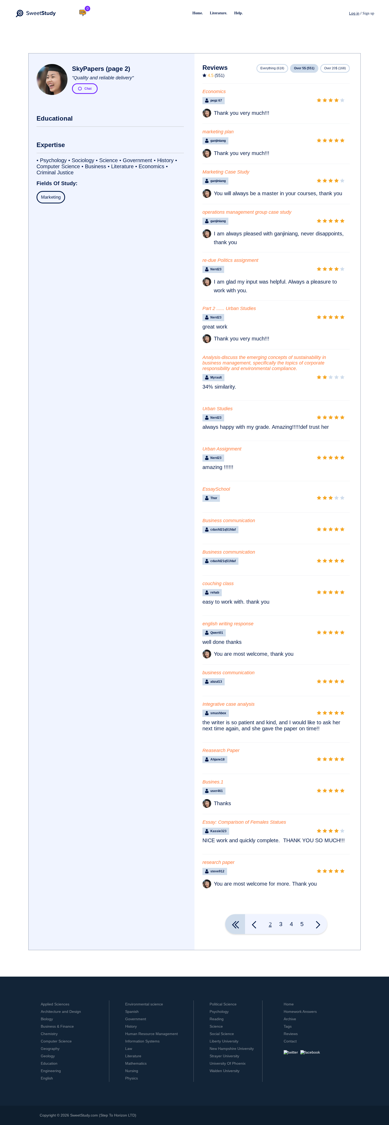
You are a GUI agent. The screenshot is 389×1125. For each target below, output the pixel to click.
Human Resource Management (151, 1034)
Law (128, 1048)
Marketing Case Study (225, 172)
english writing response (228, 623)
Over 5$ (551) (304, 68)
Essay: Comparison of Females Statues (244, 822)
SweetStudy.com (84, 1115)
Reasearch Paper (220, 750)
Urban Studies (217, 408)
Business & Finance (57, 1026)
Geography (50, 1048)
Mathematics (136, 1063)
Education (49, 1063)
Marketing (51, 197)
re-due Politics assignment (230, 260)
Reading (217, 1019)
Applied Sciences (55, 1004)
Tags (288, 1026)
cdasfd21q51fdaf (223, 529)
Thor (213, 498)
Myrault (216, 377)
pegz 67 (216, 100)
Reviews (291, 1034)
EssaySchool (216, 489)
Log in (354, 13)
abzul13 (216, 682)
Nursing (131, 1071)
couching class (218, 583)
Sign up (368, 13)
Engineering (51, 1071)
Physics (131, 1078)
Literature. (218, 13)
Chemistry (49, 1034)
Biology (47, 1019)
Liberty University (224, 1041)
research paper (218, 862)
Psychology (219, 1011)
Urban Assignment (221, 449)
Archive (290, 1019)
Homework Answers (300, 1011)
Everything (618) (272, 68)
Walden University (224, 1071)
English (47, 1078)
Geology (48, 1056)
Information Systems (142, 1041)
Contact (290, 1041)
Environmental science (144, 1004)
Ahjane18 (217, 759)
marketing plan (218, 131)
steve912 (217, 871)
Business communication (228, 520)
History (131, 1026)
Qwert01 (216, 633)
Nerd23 (215, 269)
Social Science (222, 1034)
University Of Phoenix (228, 1063)
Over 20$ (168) (335, 68)
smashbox (218, 713)
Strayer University (224, 1056)
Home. (197, 13)
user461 (216, 791)
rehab (214, 592)
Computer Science (56, 1041)
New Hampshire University (232, 1048)
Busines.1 (212, 782)
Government (135, 1019)
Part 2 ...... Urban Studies (229, 308)
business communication (228, 672)
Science (216, 1026)
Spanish (132, 1011)
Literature (133, 1056)
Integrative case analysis (228, 704)
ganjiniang (218, 141)
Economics (214, 91)
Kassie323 (218, 831)
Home (289, 1004)
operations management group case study (246, 212)
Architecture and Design (61, 1011)
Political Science (223, 1004)
